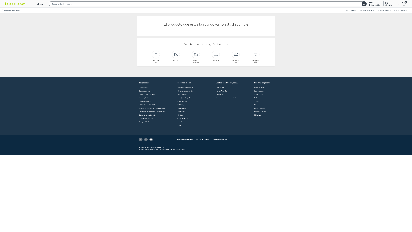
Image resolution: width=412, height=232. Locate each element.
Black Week (181, 111)
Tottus (256, 101)
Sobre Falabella (259, 87)
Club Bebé (219, 94)
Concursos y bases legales (147, 105)
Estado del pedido (145, 101)
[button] (208, 4)
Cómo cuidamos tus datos (147, 115)
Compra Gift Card (145, 122)
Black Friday (181, 108)
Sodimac (257, 98)
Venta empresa (182, 94)
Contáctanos (143, 87)
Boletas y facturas (145, 98)
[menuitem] (383, 10)
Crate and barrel (182, 118)
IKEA (256, 105)
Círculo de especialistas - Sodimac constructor (231, 98)
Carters (180, 129)
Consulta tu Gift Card (146, 118)
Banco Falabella (259, 108)
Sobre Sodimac (259, 91)
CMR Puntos (220, 87)
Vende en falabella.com (185, 87)
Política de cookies (202, 139)
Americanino (181, 122)
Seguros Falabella (260, 111)
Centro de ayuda (144, 91)
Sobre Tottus (258, 94)
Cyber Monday (182, 101)
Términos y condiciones (185, 139)
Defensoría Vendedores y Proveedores (152, 111)
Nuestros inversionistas (185, 91)
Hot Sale (180, 115)
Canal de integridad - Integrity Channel (152, 108)
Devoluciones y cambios (147, 94)
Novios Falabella (221, 91)
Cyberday (180, 105)
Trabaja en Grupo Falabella (186, 98)
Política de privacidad (220, 139)
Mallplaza (257, 115)
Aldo (179, 125)
